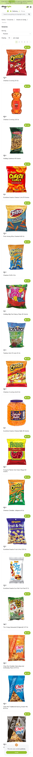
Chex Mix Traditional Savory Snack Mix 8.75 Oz (15, 707)
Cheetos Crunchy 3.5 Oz (10, 80)
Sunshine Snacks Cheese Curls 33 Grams (16, 197)
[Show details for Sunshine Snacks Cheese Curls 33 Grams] (16, 179)
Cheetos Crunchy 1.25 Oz (11, 119)
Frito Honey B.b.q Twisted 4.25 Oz (13, 236)
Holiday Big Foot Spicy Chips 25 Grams (15, 314)
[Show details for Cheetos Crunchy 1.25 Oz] (16, 101)
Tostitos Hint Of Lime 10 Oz (11, 353)
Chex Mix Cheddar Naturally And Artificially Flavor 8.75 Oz (13, 667)
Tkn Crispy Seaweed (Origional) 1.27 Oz (15, 627)
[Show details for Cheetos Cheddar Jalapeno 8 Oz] (16, 492)
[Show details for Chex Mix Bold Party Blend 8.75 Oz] (16, 729)
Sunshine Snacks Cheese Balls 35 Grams (16, 431)
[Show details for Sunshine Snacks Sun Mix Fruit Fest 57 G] (16, 570)
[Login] (8, 11)
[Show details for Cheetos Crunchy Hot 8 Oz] (16, 374)
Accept (16, 752)
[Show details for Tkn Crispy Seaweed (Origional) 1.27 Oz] (16, 609)
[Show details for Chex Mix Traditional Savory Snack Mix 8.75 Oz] (16, 689)
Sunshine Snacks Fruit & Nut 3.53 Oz (14, 549)
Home (3, 19)
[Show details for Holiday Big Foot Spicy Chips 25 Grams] (16, 296)
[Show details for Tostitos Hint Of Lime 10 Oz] (16, 335)
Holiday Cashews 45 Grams (12, 158)
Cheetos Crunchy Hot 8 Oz (11, 392)
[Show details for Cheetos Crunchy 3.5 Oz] (16, 62)
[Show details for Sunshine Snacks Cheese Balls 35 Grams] (16, 413)
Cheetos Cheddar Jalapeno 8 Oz (13, 510)
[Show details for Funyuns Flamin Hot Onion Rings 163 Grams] (16, 452)
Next (30, 42)
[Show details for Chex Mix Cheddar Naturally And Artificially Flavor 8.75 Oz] (16, 648)
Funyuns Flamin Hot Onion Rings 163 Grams (14, 470)
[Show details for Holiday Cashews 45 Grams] (16, 140)
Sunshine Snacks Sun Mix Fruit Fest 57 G (16, 588)
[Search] (29, 14)
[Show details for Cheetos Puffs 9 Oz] (16, 257)
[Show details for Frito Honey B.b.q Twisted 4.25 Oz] (16, 218)
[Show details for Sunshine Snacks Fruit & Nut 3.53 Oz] (16, 531)
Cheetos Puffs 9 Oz (9, 275)
